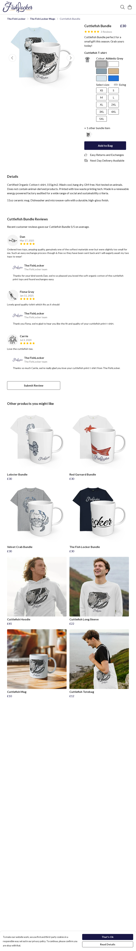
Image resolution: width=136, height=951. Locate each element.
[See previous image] (12, 57)
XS (101, 90)
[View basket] (129, 7)
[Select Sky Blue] (101, 78)
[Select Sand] (113, 71)
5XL (101, 118)
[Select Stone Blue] (101, 71)
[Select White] (113, 64)
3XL (101, 111)
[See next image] (70, 57)
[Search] (122, 7)
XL (101, 104)
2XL (113, 104)
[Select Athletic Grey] (101, 64)
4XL (113, 111)
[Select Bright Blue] (113, 78)
